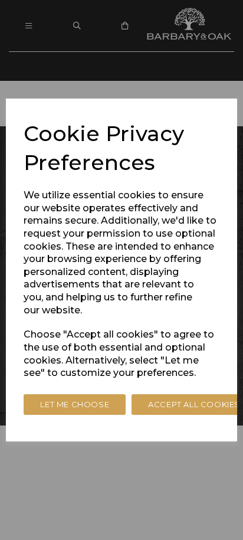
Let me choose (74, 404)
